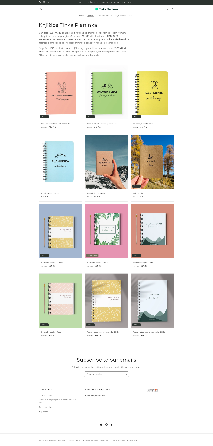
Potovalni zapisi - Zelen (97, 263)
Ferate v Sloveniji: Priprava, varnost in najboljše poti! (57, 401)
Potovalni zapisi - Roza (51, 332)
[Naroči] (126, 374)
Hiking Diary (138, 193)
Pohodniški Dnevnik (96, 193)
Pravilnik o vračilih (75, 440)
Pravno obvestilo (132, 440)
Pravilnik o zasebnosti (90, 440)
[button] (41, 9)
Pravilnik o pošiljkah (118, 440)
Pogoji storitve (104, 440)
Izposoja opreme (45, 395)
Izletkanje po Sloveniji (143, 124)
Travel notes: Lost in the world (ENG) (103, 332)
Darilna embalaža (46, 407)
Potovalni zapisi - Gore (143, 263)
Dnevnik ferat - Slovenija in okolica (102, 124)
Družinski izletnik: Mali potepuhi (55, 124)
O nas (41, 416)
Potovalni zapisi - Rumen (52, 263)
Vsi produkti (43, 412)
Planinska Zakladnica (50, 193)
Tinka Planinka (49, 440)
